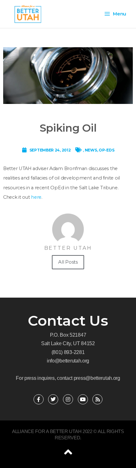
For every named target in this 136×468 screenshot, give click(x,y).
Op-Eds (106, 150)
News (91, 150)
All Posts (67, 262)
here (36, 197)
